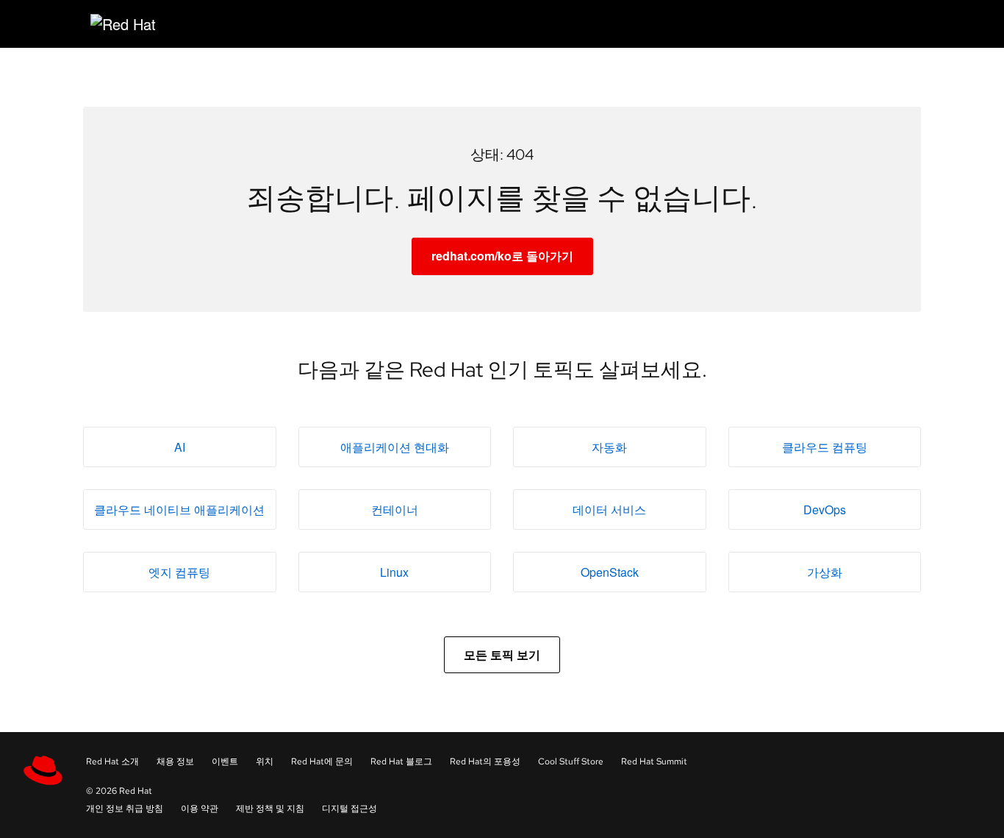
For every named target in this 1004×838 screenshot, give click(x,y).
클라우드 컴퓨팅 (824, 446)
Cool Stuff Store (570, 761)
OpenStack (610, 572)
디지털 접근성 (349, 808)
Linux (394, 572)
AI (179, 446)
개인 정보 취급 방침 (124, 808)
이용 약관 (199, 808)
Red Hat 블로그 (401, 761)
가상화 (824, 572)
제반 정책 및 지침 (270, 808)
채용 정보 (175, 761)
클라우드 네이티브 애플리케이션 (179, 509)
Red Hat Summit (654, 761)
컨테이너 (394, 509)
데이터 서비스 (609, 509)
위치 (264, 761)
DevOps (824, 509)
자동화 (609, 446)
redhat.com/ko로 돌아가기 (502, 255)
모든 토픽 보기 (502, 654)
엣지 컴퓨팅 (179, 572)
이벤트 (225, 761)
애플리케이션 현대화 (394, 446)
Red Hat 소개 (112, 761)
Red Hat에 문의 (322, 761)
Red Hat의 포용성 (485, 761)
